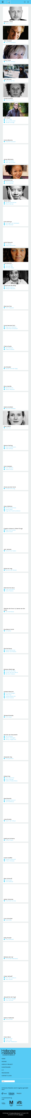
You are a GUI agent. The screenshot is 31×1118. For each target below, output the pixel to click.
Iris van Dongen (10, 693)
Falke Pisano (9, 840)
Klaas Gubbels (10, 349)
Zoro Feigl (9, 119)
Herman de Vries (11, 671)
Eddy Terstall (7, 938)
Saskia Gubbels (8, 407)
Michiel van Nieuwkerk (10, 734)
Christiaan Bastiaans (12, 958)
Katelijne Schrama (9, 838)
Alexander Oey (8, 757)
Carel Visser (9, 531)
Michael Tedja (10, 268)
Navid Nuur (9, 23)
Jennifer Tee (9, 266)
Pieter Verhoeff (8, 976)
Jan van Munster (10, 121)
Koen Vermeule (10, 589)
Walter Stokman (8, 899)
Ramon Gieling (8, 445)
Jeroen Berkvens (8, 159)
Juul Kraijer (9, 264)
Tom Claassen (10, 308)
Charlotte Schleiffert (12, 328)
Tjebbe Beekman (11, 696)
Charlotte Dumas (11, 901)
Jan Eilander (7, 367)
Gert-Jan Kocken (10, 162)
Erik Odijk (9, 717)
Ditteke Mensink (9, 691)
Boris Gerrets (7, 386)
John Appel (7, 118)
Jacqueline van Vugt (10, 997)
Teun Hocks (9, 979)
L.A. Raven (8, 244)
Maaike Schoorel (11, 141)
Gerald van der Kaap (12, 368)
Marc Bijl (8, 694)
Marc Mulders (10, 161)
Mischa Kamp (8, 648)
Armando (8, 631)
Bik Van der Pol (10, 81)
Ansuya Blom (9, 758)
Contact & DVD (7, 1075)
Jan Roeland (9, 348)
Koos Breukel (10, 939)
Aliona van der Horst (10, 487)
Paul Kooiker (9, 224)
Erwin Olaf (9, 1040)
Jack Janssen (7, 549)
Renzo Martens (10, 389)
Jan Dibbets (9, 736)
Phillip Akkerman (11, 508)
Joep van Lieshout (11, 327)
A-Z (3, 1070)
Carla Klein (9, 880)
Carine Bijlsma (8, 140)
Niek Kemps (9, 448)
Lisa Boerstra (7, 263)
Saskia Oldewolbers (11, 781)
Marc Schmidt (8, 878)
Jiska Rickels (7, 819)
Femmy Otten (10, 100)
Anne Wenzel (9, 881)
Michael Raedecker (11, 1041)
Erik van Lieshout (11, 978)
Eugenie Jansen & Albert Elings (13, 528)
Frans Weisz (7, 1037)
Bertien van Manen (11, 570)
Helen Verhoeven (10, 245)
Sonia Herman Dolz (9, 325)
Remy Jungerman (11, 739)
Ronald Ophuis (10, 287)
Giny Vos (8, 428)
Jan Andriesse (10, 611)
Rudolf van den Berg (10, 285)
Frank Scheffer (8, 858)
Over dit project (7, 1064)
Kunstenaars (6, 1067)
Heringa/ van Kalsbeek (12, 223)
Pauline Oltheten (11, 408)
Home (3, 1058)
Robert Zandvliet (11, 859)
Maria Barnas (9, 204)
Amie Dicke (9, 1019)
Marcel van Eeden (11, 551)
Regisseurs (5, 1073)
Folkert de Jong (10, 488)
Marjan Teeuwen (10, 288)
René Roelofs (7, 798)
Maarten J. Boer (8, 21)
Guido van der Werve (12, 672)
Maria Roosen (10, 181)
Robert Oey (7, 776)
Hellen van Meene (11, 651)
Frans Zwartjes (10, 861)
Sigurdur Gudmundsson (13, 511)
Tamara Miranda (8, 715)
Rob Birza (8, 920)
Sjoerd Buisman (10, 650)
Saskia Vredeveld (9, 1018)
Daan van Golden (11, 530)
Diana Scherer (10, 698)
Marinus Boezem (11, 42)
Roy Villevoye (9, 779)
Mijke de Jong (8, 568)
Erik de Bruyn (8, 221)
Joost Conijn (9, 469)
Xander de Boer (8, 98)
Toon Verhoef (9, 1000)
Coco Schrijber (8, 918)
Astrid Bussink (8, 242)
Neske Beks (7, 201)
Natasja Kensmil (11, 800)
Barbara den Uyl (8, 957)
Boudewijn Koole (9, 629)
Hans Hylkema (8, 506)
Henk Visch (9, 1038)
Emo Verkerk (9, 468)
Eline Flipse (7, 60)
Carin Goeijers (8, 466)
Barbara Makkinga (9, 669)
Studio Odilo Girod (15, 1113)
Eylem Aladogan (10, 738)
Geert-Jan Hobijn (11, 821)
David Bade (9, 509)
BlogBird (21, 1114)
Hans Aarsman (10, 778)
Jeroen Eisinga (10, 122)
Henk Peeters (9, 591)
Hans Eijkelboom (11, 447)
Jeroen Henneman (11, 202)
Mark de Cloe (8, 306)
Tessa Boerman (8, 180)
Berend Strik (9, 388)
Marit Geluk (7, 426)
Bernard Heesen (10, 674)
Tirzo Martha (9, 183)
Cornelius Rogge (11, 998)
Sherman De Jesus (9, 588)
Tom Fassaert (8, 41)
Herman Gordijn (10, 61)
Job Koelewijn (10, 801)
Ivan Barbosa (7, 79)
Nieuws (4, 1061)
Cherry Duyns (8, 346)
